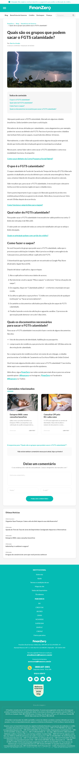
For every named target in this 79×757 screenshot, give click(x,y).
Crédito (31, 15)
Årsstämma (39, 594)
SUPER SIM (39, 623)
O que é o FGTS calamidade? (20, 100)
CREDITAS (39, 607)
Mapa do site (39, 586)
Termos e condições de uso (39, 582)
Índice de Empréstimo (39, 590)
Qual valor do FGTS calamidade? (21, 103)
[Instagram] (42, 679)
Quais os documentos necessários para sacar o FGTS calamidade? (33, 109)
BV (39, 603)
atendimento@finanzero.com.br (39, 655)
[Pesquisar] (73, 15)
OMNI (39, 615)
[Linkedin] (36, 679)
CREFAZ (40, 631)
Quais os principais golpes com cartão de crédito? (27, 235)
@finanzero (24, 375)
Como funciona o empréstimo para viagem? (25, 205)
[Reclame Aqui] (38, 690)
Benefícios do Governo (18, 15)
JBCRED (39, 611)
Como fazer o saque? (17, 106)
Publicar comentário (39, 499)
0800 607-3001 (42, 667)
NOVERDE (40, 619)
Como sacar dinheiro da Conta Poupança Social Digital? (30, 159)
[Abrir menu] (4, 8)
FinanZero (10, 23)
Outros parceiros (40, 635)
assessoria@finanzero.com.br (39, 661)
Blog (6, 15)
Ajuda (39, 578)
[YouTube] (48, 679)
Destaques (40, 15)
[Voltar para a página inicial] (40, 8)
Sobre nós (39, 574)
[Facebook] (30, 679)
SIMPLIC (39, 627)
